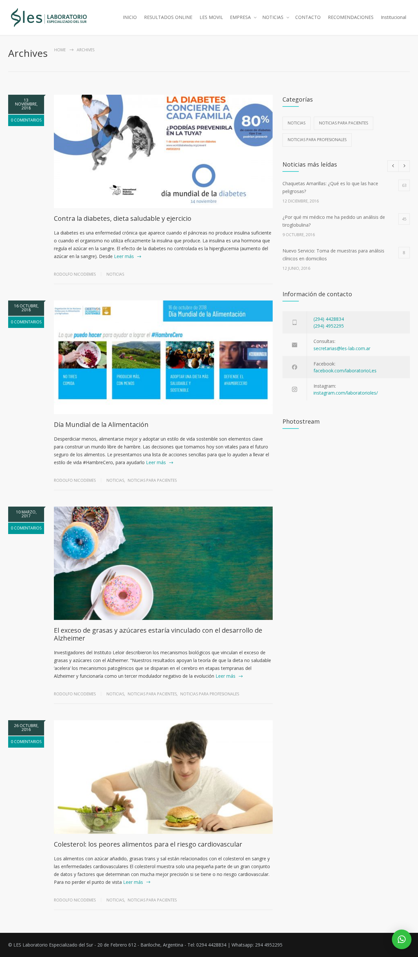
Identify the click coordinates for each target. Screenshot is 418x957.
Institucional (393, 17)
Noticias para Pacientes (152, 480)
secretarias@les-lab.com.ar (342, 348)
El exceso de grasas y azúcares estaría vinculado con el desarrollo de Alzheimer (158, 634)
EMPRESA (240, 17)
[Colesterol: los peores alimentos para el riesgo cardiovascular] (163, 777)
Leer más (124, 256)
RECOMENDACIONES (351, 17)
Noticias (115, 274)
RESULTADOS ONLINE (168, 17)
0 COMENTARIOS (26, 120)
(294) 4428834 (329, 319)
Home (60, 50)
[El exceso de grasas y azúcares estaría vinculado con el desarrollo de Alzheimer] (163, 563)
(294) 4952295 (329, 326)
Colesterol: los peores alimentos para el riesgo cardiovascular (148, 844)
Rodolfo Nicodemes (75, 274)
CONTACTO (308, 17)
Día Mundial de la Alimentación (101, 424)
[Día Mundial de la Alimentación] (163, 357)
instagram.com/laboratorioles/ (346, 393)
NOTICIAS (272, 17)
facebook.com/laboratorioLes (345, 370)
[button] (401, 939)
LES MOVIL (211, 17)
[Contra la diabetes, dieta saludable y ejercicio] (163, 151)
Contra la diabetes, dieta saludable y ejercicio (122, 218)
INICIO (130, 17)
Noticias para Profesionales (209, 694)
